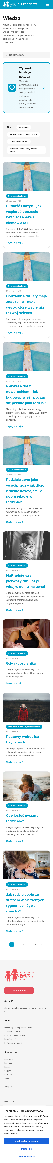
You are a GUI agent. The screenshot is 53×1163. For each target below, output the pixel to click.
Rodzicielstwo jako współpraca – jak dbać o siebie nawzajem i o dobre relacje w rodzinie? (25, 491)
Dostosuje (26, 1149)
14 (35, 944)
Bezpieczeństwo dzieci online (23, 134)
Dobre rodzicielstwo (19, 141)
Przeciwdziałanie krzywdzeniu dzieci (24, 150)
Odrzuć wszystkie (26, 1156)
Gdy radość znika (21, 663)
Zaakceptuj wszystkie (26, 1141)
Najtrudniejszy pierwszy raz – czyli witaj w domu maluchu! (25, 581)
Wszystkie (24, 127)
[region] (26, 1134)
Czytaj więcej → (14, 242)
